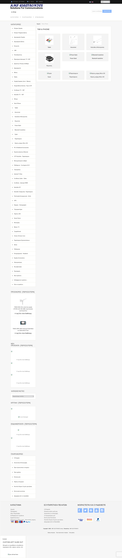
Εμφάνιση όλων (15, 517)
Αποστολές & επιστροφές (51, 513)
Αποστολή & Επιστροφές (20, 462)
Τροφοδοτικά (24, 231)
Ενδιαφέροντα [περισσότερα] (24, 424)
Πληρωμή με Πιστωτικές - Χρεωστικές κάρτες (23, 519)
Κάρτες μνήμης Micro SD (24, 143)
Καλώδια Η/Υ (24, 187)
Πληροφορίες (27, 17)
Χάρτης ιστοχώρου (19, 481)
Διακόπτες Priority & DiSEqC (24, 63)
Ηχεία (24, 134)
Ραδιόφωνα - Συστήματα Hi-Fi (24, 165)
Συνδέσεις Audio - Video (24, 178)
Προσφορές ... (17, 271)
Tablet (24, 107)
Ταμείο (40, 1)
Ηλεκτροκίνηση (24, 262)
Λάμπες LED (24, 213)
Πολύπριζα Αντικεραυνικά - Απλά (24, 197)
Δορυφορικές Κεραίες (24, 37)
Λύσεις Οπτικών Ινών (24, 236)
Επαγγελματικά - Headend (24, 253)
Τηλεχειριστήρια (24, 209)
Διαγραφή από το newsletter (21, 496)
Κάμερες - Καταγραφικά (24, 205)
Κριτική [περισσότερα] (20, 403)
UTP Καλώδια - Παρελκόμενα (24, 156)
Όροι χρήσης (17, 472)
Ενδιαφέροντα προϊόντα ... (21, 280)
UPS (24, 200)
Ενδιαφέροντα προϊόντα (17, 515)
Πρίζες (24, 77)
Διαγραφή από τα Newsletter (52, 522)
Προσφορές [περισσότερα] (22, 292)
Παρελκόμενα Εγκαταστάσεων (24, 240)
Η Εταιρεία (16, 458)
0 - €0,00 (31, 1)
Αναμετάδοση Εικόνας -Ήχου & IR (24, 86)
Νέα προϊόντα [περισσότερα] (22, 344)
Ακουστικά (24, 112)
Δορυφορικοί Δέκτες (24, 41)
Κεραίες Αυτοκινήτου (24, 258)
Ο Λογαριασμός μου (49, 515)
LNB (24, 50)
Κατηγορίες (14, 17)
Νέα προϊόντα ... (18, 275)
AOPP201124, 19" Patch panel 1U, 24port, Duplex (23, 368)
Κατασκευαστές (17, 391)
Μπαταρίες (24, 222)
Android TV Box (24, 174)
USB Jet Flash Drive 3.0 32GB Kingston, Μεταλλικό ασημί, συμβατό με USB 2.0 (23, 356)
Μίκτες (24, 72)
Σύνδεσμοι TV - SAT (24, 90)
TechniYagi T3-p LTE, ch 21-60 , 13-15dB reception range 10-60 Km (23, 443)
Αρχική (38, 23)
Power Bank (24, 125)
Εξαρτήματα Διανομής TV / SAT (24, 60)
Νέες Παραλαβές (15, 513)
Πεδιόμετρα (24, 249)
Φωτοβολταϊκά (24, 266)
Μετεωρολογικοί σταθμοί (24, 160)
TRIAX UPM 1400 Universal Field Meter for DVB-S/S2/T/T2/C (23, 329)
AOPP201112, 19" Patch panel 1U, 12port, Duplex (23, 380)
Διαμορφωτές (24, 68)
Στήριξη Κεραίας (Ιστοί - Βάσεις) (24, 81)
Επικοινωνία (39, 17)
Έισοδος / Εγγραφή (18, 1)
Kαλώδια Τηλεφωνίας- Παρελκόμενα (24, 192)
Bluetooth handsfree (24, 130)
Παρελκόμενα (24, 138)
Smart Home (24, 218)
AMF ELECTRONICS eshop (57, 528)
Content (5, 539)
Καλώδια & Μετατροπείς (24, 116)
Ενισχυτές (24, 46)
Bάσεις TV (24, 227)
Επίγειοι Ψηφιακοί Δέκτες (24, 32)
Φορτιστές (24, 121)
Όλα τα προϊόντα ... (19, 284)
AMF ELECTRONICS (74, 528)
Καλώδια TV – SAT (24, 94)
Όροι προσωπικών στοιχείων (21, 467)
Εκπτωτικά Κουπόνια (50, 517)
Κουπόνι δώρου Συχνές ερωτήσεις (23, 486)
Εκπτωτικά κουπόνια (19, 491)
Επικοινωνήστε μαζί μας (51, 511)
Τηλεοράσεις (24, 169)
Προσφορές (14, 511)
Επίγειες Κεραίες (24, 28)
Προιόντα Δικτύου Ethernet (24, 152)
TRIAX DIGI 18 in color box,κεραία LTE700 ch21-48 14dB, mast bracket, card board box (23, 308)
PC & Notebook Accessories (24, 147)
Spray (24, 244)
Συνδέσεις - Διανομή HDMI (24, 183)
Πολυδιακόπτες (24, 54)
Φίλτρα (24, 99)
